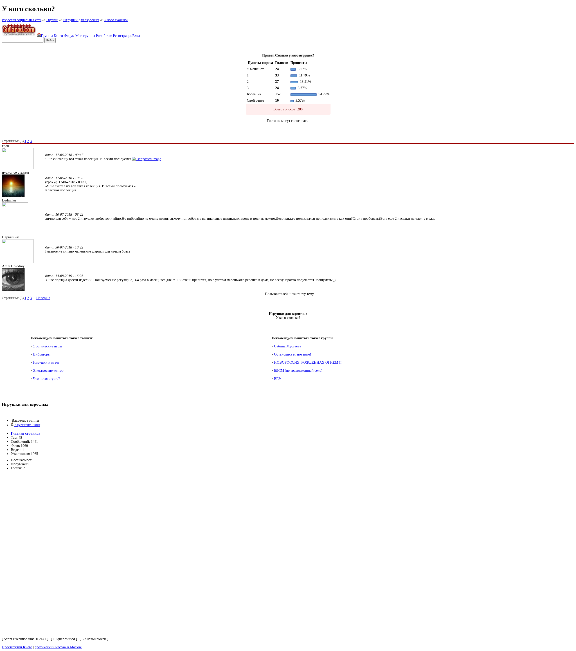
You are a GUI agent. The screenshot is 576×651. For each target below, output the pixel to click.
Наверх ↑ (43, 298)
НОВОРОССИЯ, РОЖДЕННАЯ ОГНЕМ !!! (308, 362)
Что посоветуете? (46, 378)
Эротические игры (47, 346)
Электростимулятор (48, 370)
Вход (136, 36)
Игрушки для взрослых (81, 20)
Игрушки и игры (46, 362)
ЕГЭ (277, 378)
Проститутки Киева (17, 647)
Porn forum (104, 36)
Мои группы (85, 36)
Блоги (58, 36)
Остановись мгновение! (292, 354)
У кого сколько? (116, 20)
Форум (69, 36)
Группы (52, 20)
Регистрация (122, 36)
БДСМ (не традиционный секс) (298, 370)
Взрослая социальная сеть (21, 20)
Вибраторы (41, 354)
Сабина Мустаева (287, 346)
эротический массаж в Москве (58, 647)
